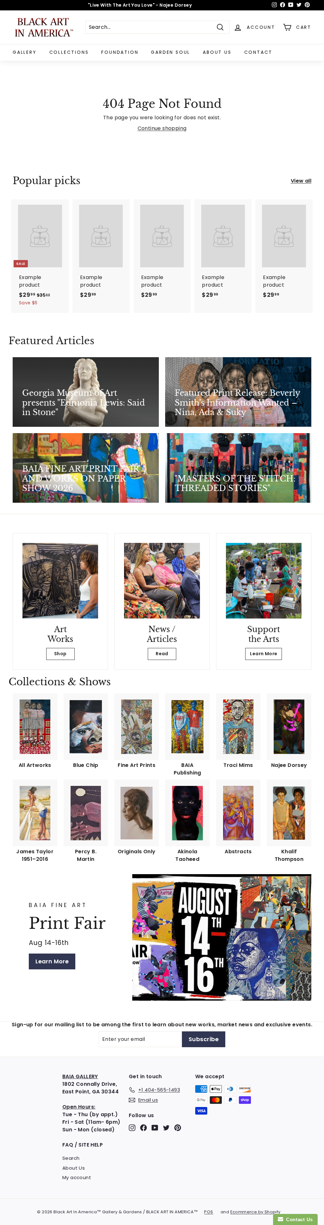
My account (76, 1177)
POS (208, 1212)
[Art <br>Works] (60, 581)
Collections (69, 52)
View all (301, 180)
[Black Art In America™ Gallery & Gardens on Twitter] (166, 1127)
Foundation (119, 52)
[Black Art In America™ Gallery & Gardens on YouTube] (155, 1127)
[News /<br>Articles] (162, 581)
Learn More (263, 653)
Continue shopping (162, 128)
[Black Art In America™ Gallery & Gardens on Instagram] (132, 1127)
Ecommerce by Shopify (255, 1212)
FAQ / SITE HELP (82, 1144)
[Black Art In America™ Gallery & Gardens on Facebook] (143, 1127)
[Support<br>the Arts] (264, 581)
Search (70, 1158)
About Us (217, 52)
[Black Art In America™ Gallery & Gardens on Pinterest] (177, 1127)
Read (162, 653)
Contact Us (298, 1219)
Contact (258, 52)
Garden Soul (170, 52)
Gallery (25, 52)
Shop (60, 653)
